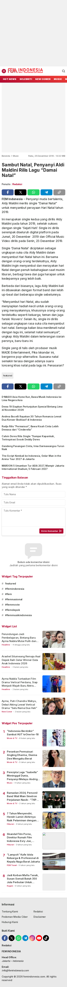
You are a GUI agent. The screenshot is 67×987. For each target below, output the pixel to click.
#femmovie (12, 604)
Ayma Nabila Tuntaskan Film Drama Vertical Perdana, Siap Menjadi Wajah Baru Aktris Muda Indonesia (19, 684)
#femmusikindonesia (18, 615)
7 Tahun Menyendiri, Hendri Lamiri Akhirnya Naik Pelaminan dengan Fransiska (21, 817)
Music (16, 156)
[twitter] (20, 192)
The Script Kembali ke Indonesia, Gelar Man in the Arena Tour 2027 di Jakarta (31, 457)
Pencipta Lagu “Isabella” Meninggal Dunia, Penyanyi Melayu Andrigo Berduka (23, 776)
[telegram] (46, 192)
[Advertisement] (33, 33)
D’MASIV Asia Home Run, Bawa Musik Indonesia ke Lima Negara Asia (31, 398)
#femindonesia (14, 588)
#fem (8, 594)
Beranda (6, 156)
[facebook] (8, 192)
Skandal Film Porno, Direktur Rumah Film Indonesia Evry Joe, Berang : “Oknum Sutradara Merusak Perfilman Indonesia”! (20, 837)
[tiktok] (46, 938)
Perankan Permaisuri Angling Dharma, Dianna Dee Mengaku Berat (22, 755)
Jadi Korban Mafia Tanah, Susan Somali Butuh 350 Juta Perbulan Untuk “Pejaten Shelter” (23, 879)
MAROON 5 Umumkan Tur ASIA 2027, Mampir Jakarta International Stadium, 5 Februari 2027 (33, 467)
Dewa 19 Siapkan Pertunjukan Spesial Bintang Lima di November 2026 (32, 408)
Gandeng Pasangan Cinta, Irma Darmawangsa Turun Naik (33, 448)
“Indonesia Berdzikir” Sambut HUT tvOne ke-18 (22, 732)
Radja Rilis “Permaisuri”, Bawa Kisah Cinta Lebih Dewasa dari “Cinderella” (30, 428)
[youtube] (39, 938)
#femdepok (12, 610)
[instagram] (32, 938)
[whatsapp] (33, 192)
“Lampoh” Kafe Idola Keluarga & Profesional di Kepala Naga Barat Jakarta (23, 858)
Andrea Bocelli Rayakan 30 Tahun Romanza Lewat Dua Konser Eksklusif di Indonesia (31, 418)
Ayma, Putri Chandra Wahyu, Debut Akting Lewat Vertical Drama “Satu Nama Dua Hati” (19, 704)
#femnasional (13, 599)
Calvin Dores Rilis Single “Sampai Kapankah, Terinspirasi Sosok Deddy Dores (28, 438)
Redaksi (17, 184)
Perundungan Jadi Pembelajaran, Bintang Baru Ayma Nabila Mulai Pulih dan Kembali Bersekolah (19, 639)
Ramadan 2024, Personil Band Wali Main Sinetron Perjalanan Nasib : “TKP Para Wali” (22, 796)
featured (7, 375)
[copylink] (59, 192)
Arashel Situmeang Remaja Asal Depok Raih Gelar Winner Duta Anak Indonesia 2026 (21, 660)
